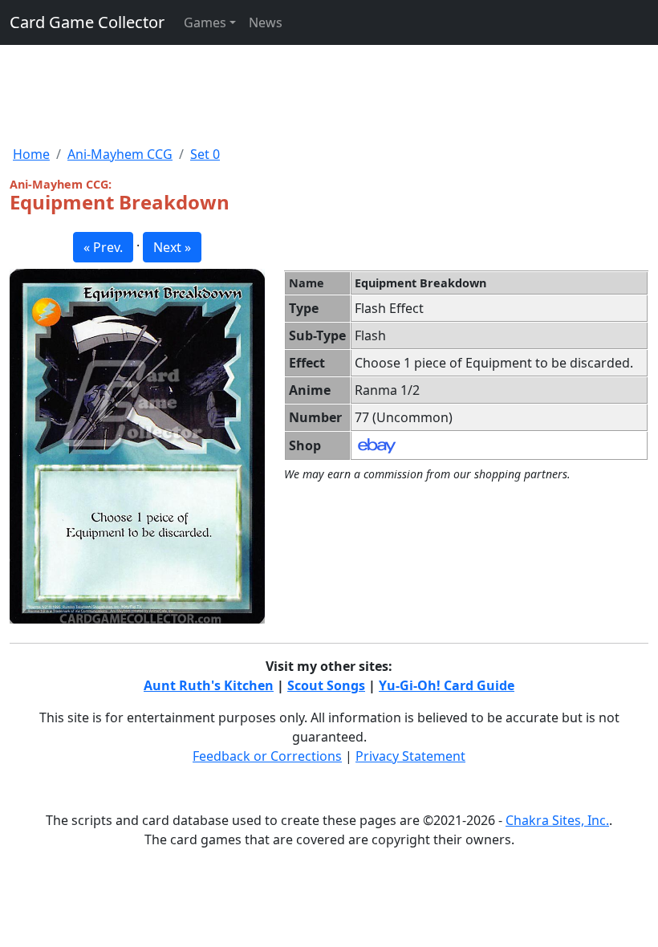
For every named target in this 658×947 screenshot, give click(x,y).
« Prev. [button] (103, 247)
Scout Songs (326, 685)
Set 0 (205, 154)
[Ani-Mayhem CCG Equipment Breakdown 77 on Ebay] (377, 444)
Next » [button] (172, 247)
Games (205, 22)
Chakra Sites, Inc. (557, 820)
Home (31, 154)
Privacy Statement (410, 756)
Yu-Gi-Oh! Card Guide (446, 685)
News (265, 22)
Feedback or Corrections (267, 756)
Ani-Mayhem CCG (120, 154)
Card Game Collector (87, 22)
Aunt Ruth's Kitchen (209, 685)
